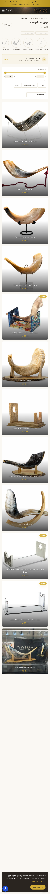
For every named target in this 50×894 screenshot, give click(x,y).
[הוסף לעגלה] (25, 173)
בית (47, 18)
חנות (42, 18)
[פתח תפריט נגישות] (5, 889)
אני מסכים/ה (38, 887)
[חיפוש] (11, 10)
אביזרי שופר (34, 18)
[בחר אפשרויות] (25, 125)
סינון (5, 25)
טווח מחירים (42, 70)
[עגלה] (7, 10)
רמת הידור (42, 81)
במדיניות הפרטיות (39, 881)
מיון (44, 90)
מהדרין (42, 85)
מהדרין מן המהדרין (29, 85)
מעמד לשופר (29, 33)
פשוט (17, 85)
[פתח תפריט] (3, 10)
